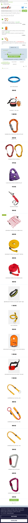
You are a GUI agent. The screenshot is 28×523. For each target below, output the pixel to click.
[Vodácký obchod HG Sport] (6, 7)
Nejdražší (22, 61)
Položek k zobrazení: (14, 56)
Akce (4, 52)
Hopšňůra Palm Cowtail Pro (13, 41)
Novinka (9, 52)
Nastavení (14, 516)
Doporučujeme (5, 61)
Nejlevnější (14, 61)
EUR (26, 3)
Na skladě (5, 50)
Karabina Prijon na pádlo (11, 22)
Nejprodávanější (6, 64)
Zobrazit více (13, 47)
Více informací (10, 513)
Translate (10, 2)
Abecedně (14, 64)
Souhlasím (14, 520)
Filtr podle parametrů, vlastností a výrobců (13, 59)
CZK (24, 3)
